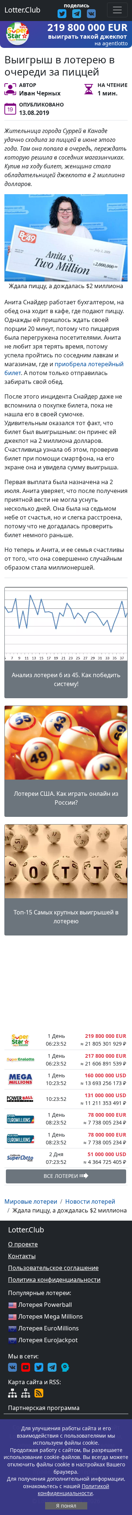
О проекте (23, 1244)
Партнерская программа (44, 1408)
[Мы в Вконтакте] (12, 1366)
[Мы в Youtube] (25, 1366)
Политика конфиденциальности (54, 1280)
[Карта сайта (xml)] (25, 1392)
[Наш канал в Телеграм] (52, 1366)
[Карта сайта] (12, 1392)
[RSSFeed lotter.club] (38, 1392)
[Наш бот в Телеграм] (65, 1366)
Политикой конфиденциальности (73, 1490)
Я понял (66, 1505)
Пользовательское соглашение (53, 1268)
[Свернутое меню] (117, 10)
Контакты (22, 1256)
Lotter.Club (22, 10)
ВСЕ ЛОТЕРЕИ (62, 1175)
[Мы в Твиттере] (38, 1366)
